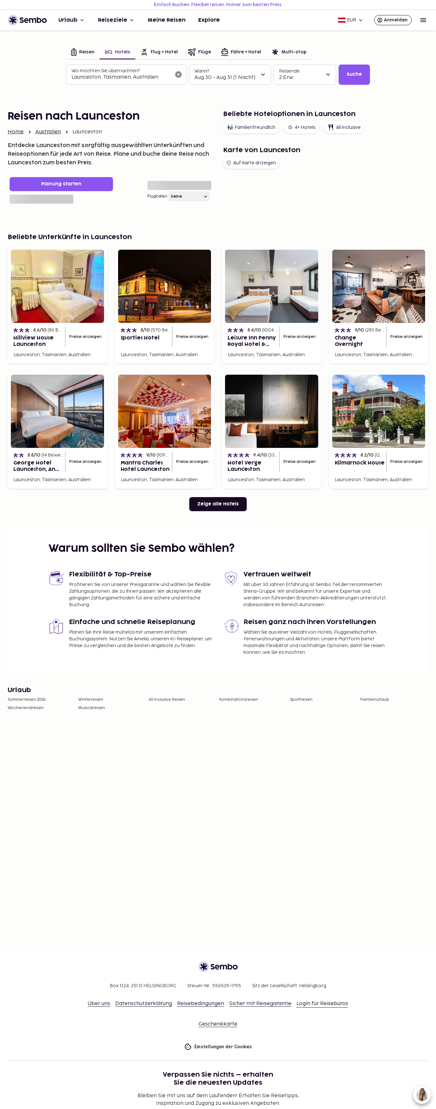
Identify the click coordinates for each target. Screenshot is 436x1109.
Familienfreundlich (255, 127)
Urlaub (68, 20)
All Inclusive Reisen (167, 699)
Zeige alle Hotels (218, 504)
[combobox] (121, 77)
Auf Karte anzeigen (254, 163)
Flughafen (157, 196)
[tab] (83, 52)
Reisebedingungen (200, 1004)
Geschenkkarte (218, 1024)
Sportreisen (301, 699)
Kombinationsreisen (238, 699)
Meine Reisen (166, 20)
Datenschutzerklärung (143, 1004)
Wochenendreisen (26, 708)
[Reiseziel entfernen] (178, 74)
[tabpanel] (218, 75)
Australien (48, 132)
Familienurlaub (374, 699)
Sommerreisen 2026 (27, 699)
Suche (354, 74)
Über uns (99, 1004)
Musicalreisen (91, 708)
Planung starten (61, 184)
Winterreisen (90, 699)
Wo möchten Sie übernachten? (105, 71)
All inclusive (348, 127)
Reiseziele (112, 20)
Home (16, 132)
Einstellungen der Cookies (223, 1046)
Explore (209, 20)
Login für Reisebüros (322, 1004)
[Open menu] (423, 20)
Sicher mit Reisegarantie (260, 1004)
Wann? (201, 71)
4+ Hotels (305, 127)
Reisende (289, 71)
